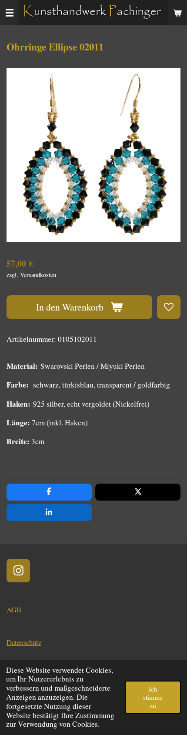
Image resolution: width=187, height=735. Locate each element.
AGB (14, 610)
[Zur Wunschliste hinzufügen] (168, 307)
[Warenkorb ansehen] (177, 12)
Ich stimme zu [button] (153, 697)
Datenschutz (24, 642)
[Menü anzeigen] (9, 12)
